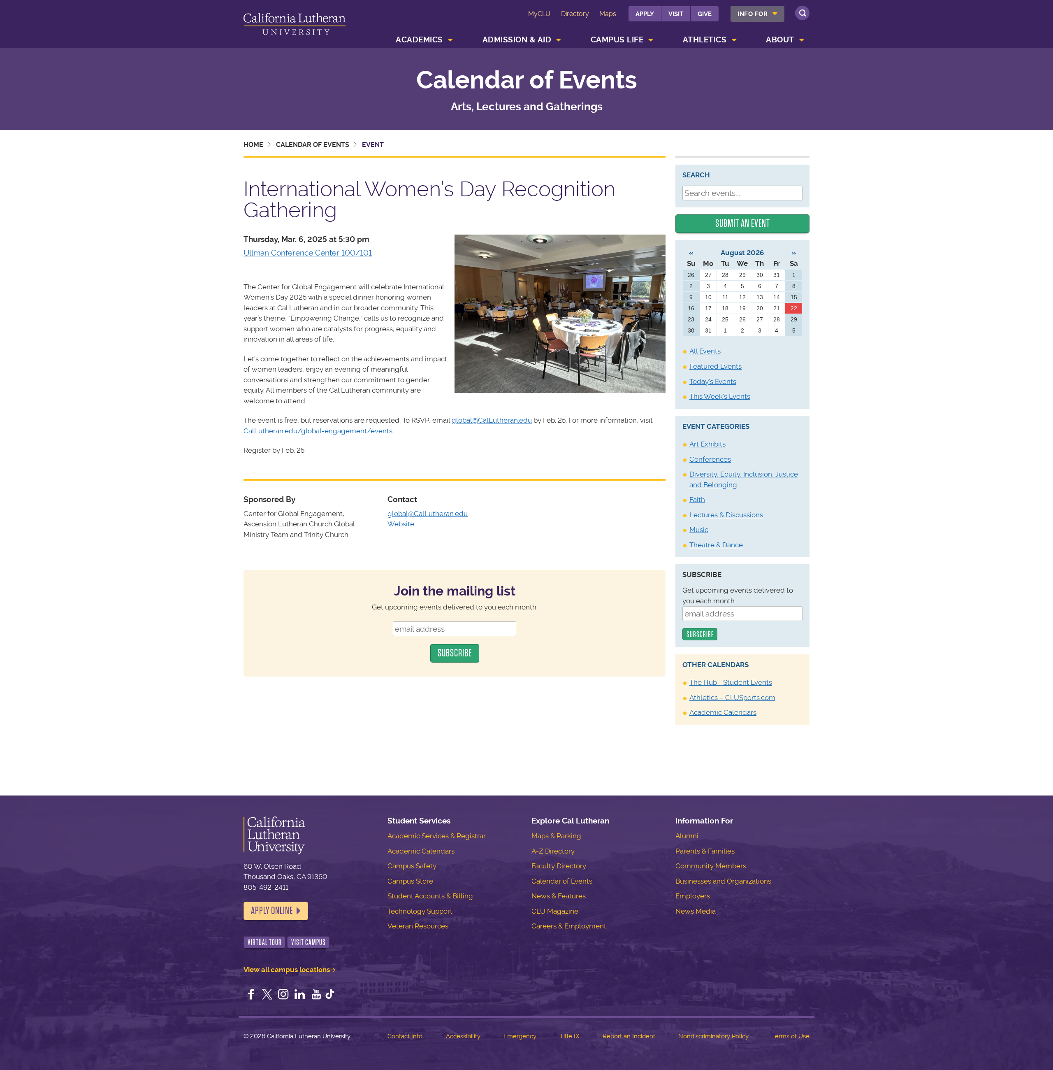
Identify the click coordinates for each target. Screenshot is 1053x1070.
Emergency (519, 1036)
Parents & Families (705, 851)
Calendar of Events (526, 80)
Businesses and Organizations (723, 881)
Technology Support (419, 911)
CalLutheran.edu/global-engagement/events (318, 431)
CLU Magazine (554, 911)
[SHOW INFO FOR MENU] (775, 14)
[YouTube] (316, 995)
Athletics (705, 39)
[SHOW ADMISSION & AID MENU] (559, 40)
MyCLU (539, 14)
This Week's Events (719, 396)
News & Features (558, 896)
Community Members (710, 866)
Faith (697, 499)
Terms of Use (790, 1036)
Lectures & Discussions (726, 515)
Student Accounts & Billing (430, 896)
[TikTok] (330, 995)
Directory (575, 14)
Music (698, 530)
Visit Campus (308, 942)
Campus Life (617, 39)
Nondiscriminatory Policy (713, 1036)
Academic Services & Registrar (436, 836)
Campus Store (410, 881)
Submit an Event (742, 223)
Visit (675, 14)
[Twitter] (267, 995)
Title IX (569, 1036)
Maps (607, 14)
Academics (419, 39)
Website (400, 524)
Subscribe (701, 574)
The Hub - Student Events (730, 682)
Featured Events (715, 366)
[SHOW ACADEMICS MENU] (450, 40)
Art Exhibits (707, 444)
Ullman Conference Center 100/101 (308, 253)
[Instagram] (283, 995)
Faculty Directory (558, 866)
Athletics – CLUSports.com (732, 697)
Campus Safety (411, 866)
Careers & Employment (568, 926)
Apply (645, 14)
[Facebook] (251, 995)
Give (705, 14)
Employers (692, 896)
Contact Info (404, 1036)
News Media (695, 911)
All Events (705, 351)
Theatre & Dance (716, 545)
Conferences (710, 459)
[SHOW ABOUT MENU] (802, 40)
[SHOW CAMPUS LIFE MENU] (651, 40)
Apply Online (272, 910)
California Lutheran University (295, 25)
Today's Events (712, 381)
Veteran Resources (417, 926)
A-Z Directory (553, 851)
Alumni (686, 836)
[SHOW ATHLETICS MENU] (734, 40)
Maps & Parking (556, 836)
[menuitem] (757, 14)
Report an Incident (629, 1036)
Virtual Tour (265, 942)
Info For (753, 14)
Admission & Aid (517, 39)
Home (253, 145)
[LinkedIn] (299, 995)
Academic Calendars (722, 712)
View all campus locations (287, 969)
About (780, 39)
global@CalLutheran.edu (492, 420)
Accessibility (463, 1036)
